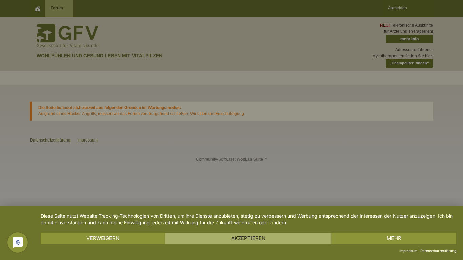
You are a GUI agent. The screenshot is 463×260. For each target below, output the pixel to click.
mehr (394, 238)
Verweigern (102, 238)
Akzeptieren (248, 238)
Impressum (408, 250)
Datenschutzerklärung (438, 250)
